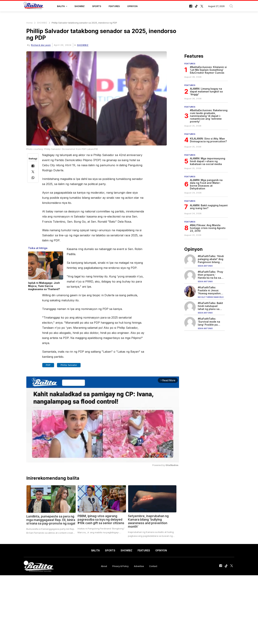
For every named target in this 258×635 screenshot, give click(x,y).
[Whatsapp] (33, 178)
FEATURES (114, 6)
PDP (48, 365)
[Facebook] (33, 166)
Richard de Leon (41, 45)
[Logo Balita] (33, 6)
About (104, 566)
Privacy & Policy (120, 566)
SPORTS (96, 6)
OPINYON (132, 6)
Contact (153, 566)
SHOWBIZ (79, 6)
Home (29, 22)
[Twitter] (33, 172)
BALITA (61, 6)
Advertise (139, 566)
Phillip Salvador (69, 365)
